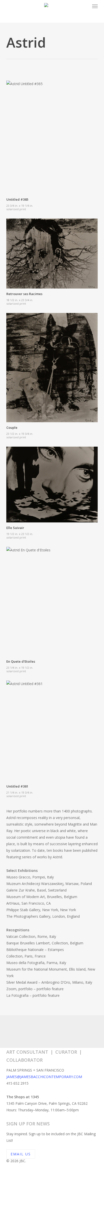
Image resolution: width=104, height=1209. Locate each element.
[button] (95, 6)
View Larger (53, 133)
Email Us (21, 1154)
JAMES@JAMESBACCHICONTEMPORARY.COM (44, 1076)
